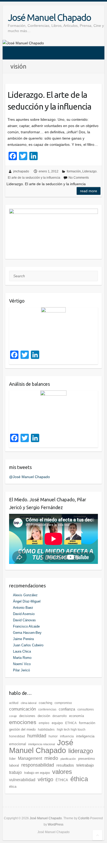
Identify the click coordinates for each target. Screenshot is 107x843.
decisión (44, 716)
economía (76, 716)
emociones (22, 722)
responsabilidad (37, 765)
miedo (51, 758)
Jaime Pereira (23, 639)
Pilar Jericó (21, 670)
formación (74, 171)
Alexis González (25, 595)
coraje (13, 716)
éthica (79, 778)
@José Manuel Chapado (29, 477)
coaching (45, 703)
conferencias (47, 709)
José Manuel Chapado (49, 17)
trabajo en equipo (37, 773)
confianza (67, 709)
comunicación (22, 709)
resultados (65, 765)
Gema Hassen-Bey (27, 633)
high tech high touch (71, 729)
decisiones (27, 716)
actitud (13, 703)
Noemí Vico (22, 664)
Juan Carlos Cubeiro (28, 645)
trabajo (15, 772)
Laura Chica (22, 651)
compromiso (63, 703)
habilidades (46, 729)
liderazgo (80, 750)
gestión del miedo (22, 729)
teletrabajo (85, 765)
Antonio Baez (23, 608)
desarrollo (59, 716)
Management (30, 758)
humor (53, 736)
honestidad (17, 736)
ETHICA (71, 723)
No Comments (79, 177)
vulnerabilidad (22, 780)
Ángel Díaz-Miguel (27, 601)
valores (62, 771)
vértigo (45, 779)
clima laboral (28, 702)
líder (12, 759)
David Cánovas (24, 620)
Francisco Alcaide (26, 626)
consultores (85, 709)
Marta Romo (22, 658)
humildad (36, 735)
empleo (44, 723)
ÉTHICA (62, 780)
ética (12, 786)
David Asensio (24, 614)
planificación (68, 758)
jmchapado (21, 171)
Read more (88, 191)
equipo (57, 723)
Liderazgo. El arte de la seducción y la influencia (49, 100)
